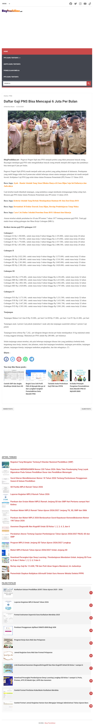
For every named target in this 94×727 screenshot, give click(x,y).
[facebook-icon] (71, 4)
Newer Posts (8, 409)
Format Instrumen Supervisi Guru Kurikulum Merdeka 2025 (37, 615)
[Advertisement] (57, 27)
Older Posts (86, 409)
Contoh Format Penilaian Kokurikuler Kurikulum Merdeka (36, 690)
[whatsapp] (25, 359)
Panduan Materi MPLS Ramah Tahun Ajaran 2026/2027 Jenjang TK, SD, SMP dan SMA (48, 510)
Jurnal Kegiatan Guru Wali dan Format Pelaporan (33, 652)
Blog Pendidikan (50, 723)
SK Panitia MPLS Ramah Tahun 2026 (26, 487)
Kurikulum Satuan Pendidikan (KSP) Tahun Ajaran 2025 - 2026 (38, 589)
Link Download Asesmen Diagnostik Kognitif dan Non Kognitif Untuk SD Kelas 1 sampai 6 (48, 665)
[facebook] (6, 359)
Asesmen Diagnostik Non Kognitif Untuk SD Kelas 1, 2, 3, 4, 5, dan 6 (40, 526)
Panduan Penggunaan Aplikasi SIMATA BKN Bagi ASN (35, 627)
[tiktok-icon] (90, 4)
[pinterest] (19, 359)
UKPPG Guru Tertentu (12, 64)
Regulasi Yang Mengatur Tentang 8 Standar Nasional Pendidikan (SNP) (41, 462)
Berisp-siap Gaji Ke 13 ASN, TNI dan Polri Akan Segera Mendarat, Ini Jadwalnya (45, 566)
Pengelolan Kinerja (11, 70)
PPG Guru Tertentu (11, 58)
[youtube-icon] (85, 4)
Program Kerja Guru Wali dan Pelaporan (29, 640)
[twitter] (12, 359)
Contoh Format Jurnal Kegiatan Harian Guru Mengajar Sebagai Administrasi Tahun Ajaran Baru (51, 703)
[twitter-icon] (76, 4)
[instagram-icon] (80, 4)
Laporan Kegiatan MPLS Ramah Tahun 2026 (29, 494)
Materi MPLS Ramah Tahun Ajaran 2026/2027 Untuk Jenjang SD (38, 550)
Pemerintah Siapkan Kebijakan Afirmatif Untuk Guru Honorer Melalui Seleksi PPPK (47, 573)
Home (6, 51)
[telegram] (31, 359)
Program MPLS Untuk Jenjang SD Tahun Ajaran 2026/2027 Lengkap (40, 542)
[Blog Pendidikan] (12, 11)
